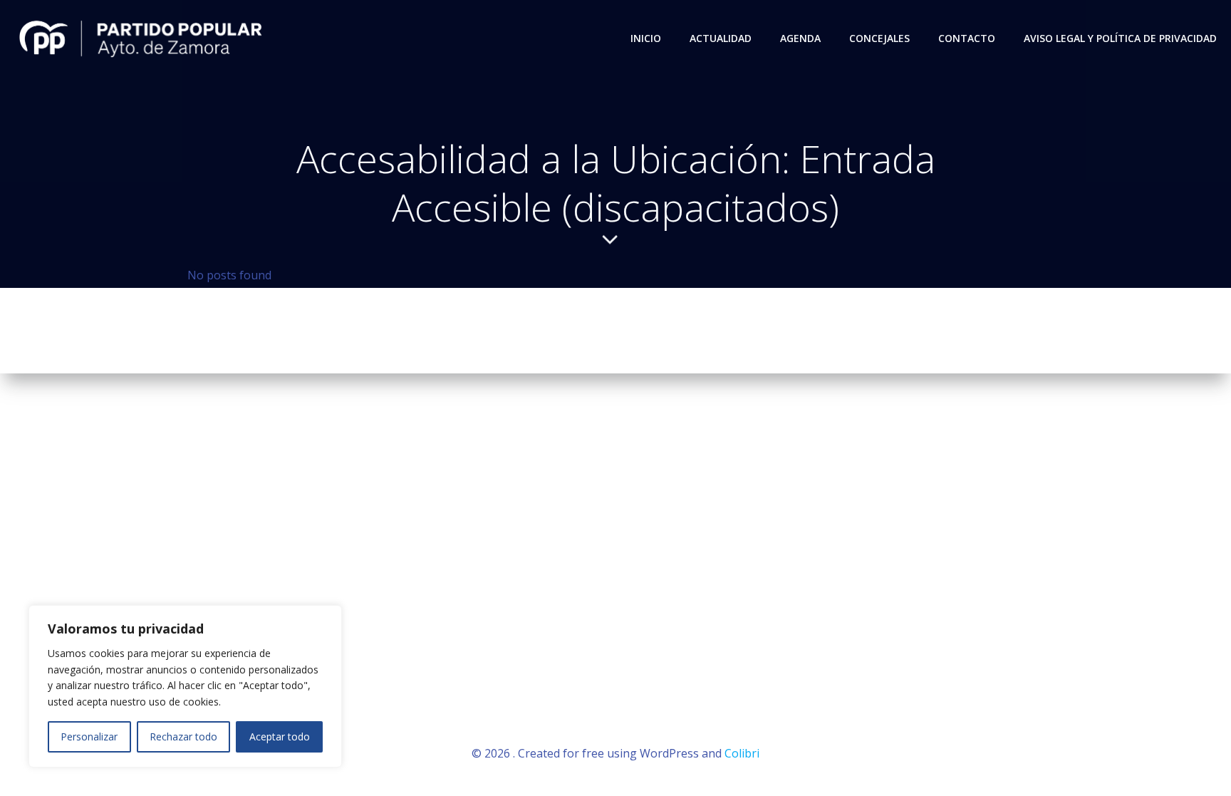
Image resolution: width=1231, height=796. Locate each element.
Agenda (800, 38)
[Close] (327, 617)
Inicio (645, 38)
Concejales (879, 38)
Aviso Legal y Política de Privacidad (1120, 38)
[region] (185, 686)
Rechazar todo (183, 736)
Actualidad (721, 38)
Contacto (966, 38)
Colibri (741, 753)
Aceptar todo (279, 736)
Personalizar (89, 736)
